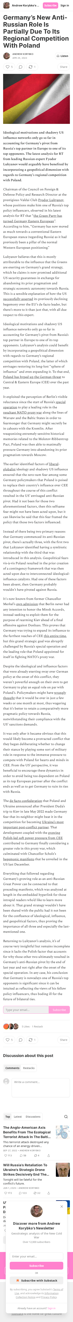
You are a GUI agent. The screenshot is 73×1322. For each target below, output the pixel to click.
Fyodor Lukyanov (50, 200)
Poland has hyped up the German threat (32, 377)
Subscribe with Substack (39, 1280)
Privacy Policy (49, 1297)
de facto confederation (26, 800)
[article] (36, 1141)
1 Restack (37, 1026)
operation (10, 407)
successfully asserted (18, 299)
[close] (62, 1206)
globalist (9, 469)
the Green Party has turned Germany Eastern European (32, 218)
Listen (64, 56)
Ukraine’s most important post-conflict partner (33, 825)
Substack (17, 1314)
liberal (53, 464)
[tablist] (20, 1068)
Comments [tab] (12, 1068)
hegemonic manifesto (18, 859)
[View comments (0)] (21, 67)
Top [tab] (7, 1116)
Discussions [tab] (33, 1116)
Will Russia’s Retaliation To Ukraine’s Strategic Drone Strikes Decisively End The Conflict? (25, 1170)
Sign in (65, 5)
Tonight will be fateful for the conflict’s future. (22, 1181)
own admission (27, 604)
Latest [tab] (18, 1116)
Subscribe (50, 5)
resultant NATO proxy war (22, 412)
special (61, 402)
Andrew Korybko (22, 54)
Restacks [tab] (28, 1068)
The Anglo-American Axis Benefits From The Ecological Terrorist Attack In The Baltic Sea (27, 1132)
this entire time (55, 636)
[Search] (66, 1117)
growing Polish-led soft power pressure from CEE (33, 835)
